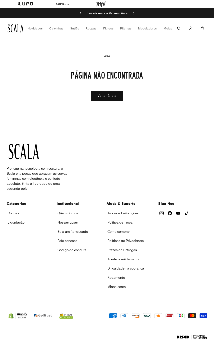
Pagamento (116, 277)
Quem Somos (67, 213)
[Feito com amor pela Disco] (192, 337)
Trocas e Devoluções (123, 213)
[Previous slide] (80, 13)
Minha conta (116, 287)
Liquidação (16, 222)
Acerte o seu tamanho (123, 259)
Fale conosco (67, 241)
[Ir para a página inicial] (15, 28)
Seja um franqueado (72, 231)
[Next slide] (133, 13)
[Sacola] (202, 28)
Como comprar (118, 231)
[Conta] (191, 28)
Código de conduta (72, 250)
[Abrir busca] (179, 28)
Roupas (13, 213)
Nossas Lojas (67, 222)
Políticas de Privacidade (125, 241)
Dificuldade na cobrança (125, 268)
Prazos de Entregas (122, 250)
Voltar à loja (107, 96)
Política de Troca (119, 222)
